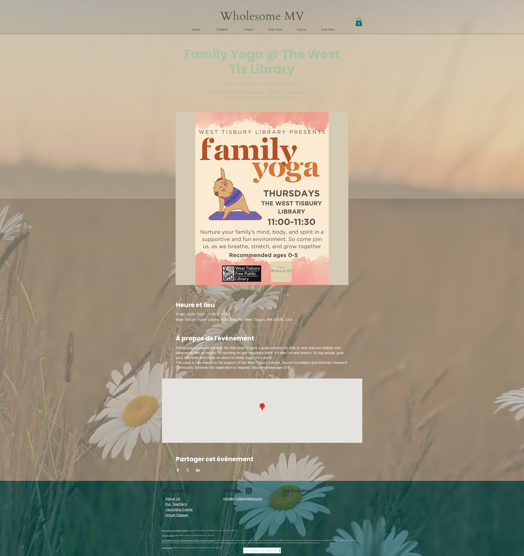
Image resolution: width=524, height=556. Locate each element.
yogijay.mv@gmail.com (233, 543)
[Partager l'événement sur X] (188, 470)
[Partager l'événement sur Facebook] (178, 470)
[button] (222, 29)
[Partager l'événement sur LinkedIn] (198, 470)
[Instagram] (249, 491)
